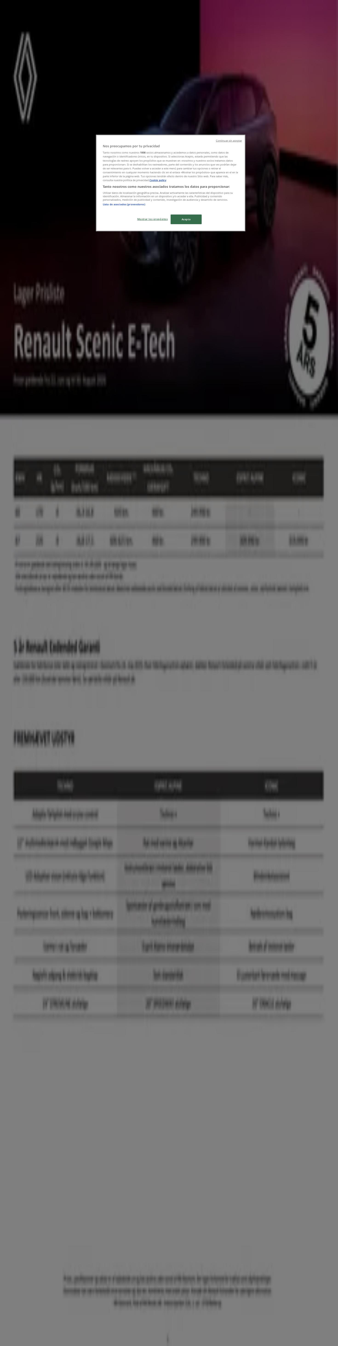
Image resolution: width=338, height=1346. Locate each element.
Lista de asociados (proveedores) (124, 204)
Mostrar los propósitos (152, 219)
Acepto (186, 219)
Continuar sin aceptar (229, 140)
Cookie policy (157, 180)
